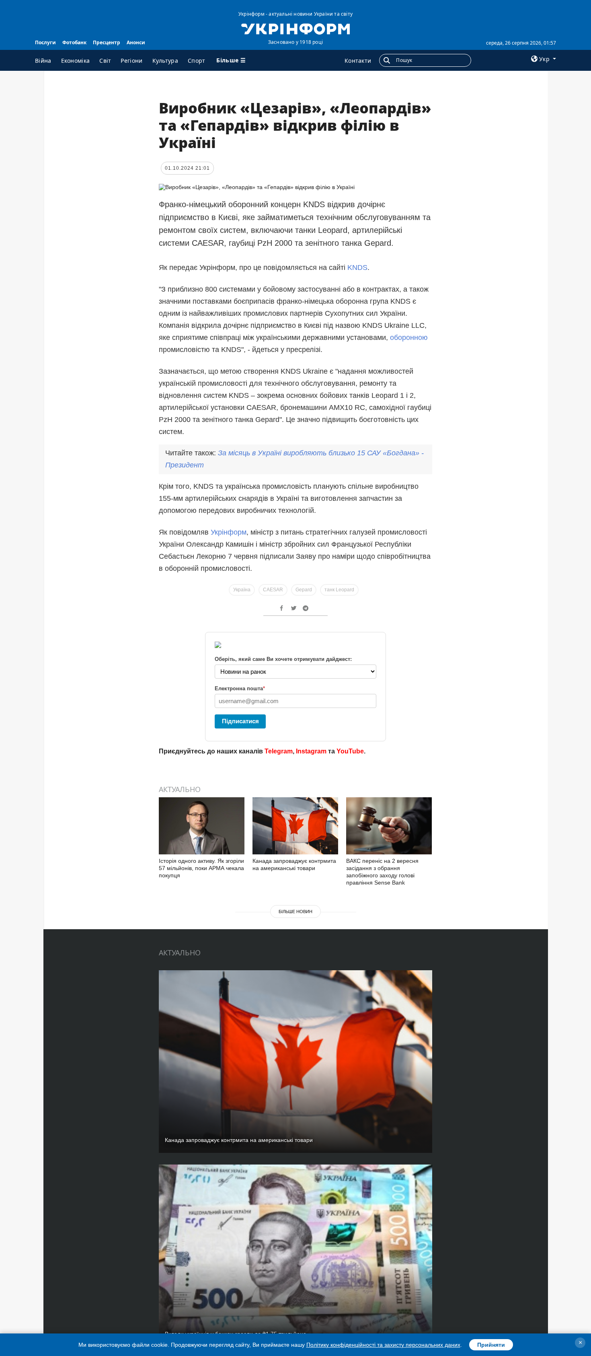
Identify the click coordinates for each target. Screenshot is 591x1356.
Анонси (136, 42)
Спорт (196, 60)
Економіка (75, 60)
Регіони (131, 60)
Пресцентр (106, 42)
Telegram (279, 751)
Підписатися (240, 721)
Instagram (311, 751)
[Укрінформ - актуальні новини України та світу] (295, 28)
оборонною (409, 337)
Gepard (304, 590)
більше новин (295, 911)
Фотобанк (74, 42)
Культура (165, 60)
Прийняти (491, 1345)
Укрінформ (228, 532)
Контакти (358, 60)
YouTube (350, 751)
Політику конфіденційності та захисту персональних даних (383, 1345)
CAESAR (273, 590)
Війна (43, 60)
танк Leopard (339, 590)
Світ (105, 60)
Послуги (45, 42)
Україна (241, 590)
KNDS (357, 267)
